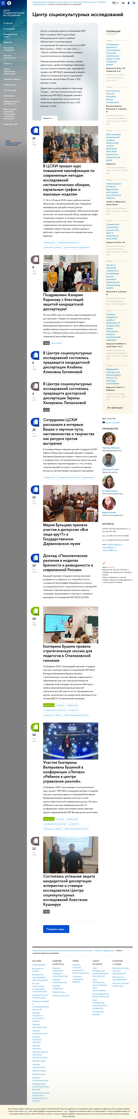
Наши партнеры (11, 124)
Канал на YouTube (113, 422)
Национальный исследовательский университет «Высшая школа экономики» (62, 950)
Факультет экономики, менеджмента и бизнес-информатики (81, 969)
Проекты (8, 63)
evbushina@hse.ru (109, 550)
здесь (26, 1111)
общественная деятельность (76, 715)
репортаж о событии (52, 247)
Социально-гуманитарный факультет (78, 979)
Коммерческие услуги (10, 35)
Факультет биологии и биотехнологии (40, 996)
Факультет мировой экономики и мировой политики (40, 1054)
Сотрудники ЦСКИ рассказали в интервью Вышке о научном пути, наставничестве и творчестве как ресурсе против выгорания (68, 431)
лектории (60, 705)
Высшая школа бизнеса (37, 969)
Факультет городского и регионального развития (38, 1017)
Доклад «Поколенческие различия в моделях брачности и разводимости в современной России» (68, 562)
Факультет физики (39, 1070)
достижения (57, 343)
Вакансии (8, 42)
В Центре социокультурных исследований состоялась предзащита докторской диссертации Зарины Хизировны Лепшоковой (67, 393)
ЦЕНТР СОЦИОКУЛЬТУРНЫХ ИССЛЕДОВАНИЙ (14, 13)
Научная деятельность (10, 56)
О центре (8, 23)
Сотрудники (9, 28)
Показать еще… (56, 929)
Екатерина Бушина (110, 491)
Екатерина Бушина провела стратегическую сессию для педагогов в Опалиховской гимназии (67, 653)
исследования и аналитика (68, 242)
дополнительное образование (76, 247)
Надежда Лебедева (110, 447)
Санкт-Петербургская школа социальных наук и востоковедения (99, 984)
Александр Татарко (110, 469)
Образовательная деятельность (11, 102)
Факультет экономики (60, 995)
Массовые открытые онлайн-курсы (121, 984)
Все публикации (115, 407)
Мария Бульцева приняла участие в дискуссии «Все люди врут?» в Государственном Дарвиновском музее (65, 534)
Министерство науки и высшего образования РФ (121, 971)
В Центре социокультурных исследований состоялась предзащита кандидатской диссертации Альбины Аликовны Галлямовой (67, 362)
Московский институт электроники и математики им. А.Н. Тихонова (40, 1097)
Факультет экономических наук (40, 1078)
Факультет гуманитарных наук (59, 980)
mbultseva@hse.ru (114, 544)
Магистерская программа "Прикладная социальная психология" (10, 114)
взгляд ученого (88, 477)
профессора (49, 242)
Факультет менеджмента (57, 987)
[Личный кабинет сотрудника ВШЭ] (129, 3)
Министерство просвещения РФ (119, 978)
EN (117, 3)
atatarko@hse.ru (108, 547)
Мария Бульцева (109, 512)
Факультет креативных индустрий (37, 1039)
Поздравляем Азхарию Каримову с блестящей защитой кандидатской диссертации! (63, 301)
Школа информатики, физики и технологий (100, 995)
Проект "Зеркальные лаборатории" (10, 71)
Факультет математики (36, 1046)
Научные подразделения (104, 950)
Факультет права (38, 1061)
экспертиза (73, 710)
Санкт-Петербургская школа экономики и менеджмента (100, 1004)
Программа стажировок (9, 48)
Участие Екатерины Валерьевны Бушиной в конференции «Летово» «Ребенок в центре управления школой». (64, 772)
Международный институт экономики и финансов (40, 1086)
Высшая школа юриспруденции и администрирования (40, 977)
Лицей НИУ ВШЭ (39, 965)
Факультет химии (38, 1074)
